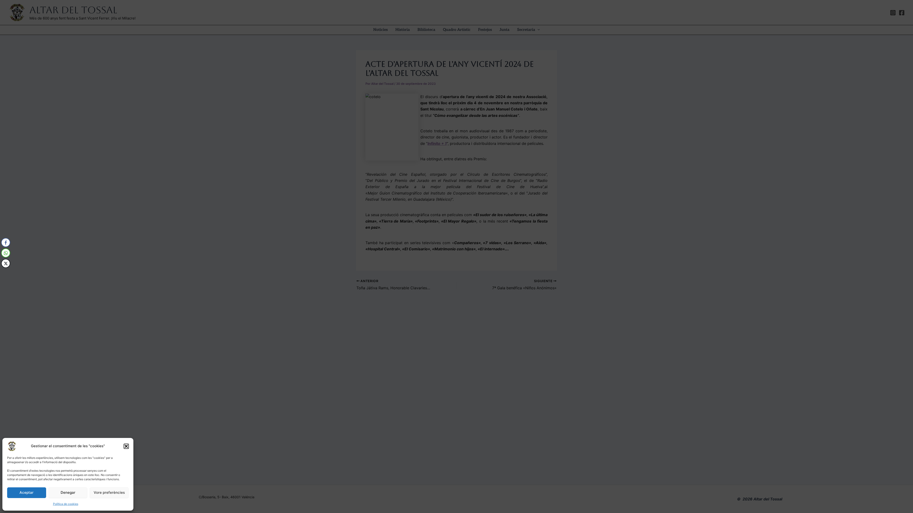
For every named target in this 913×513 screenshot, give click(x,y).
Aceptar (26, 492)
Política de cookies (65, 504)
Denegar (68, 492)
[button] (126, 446)
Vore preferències (109, 492)
